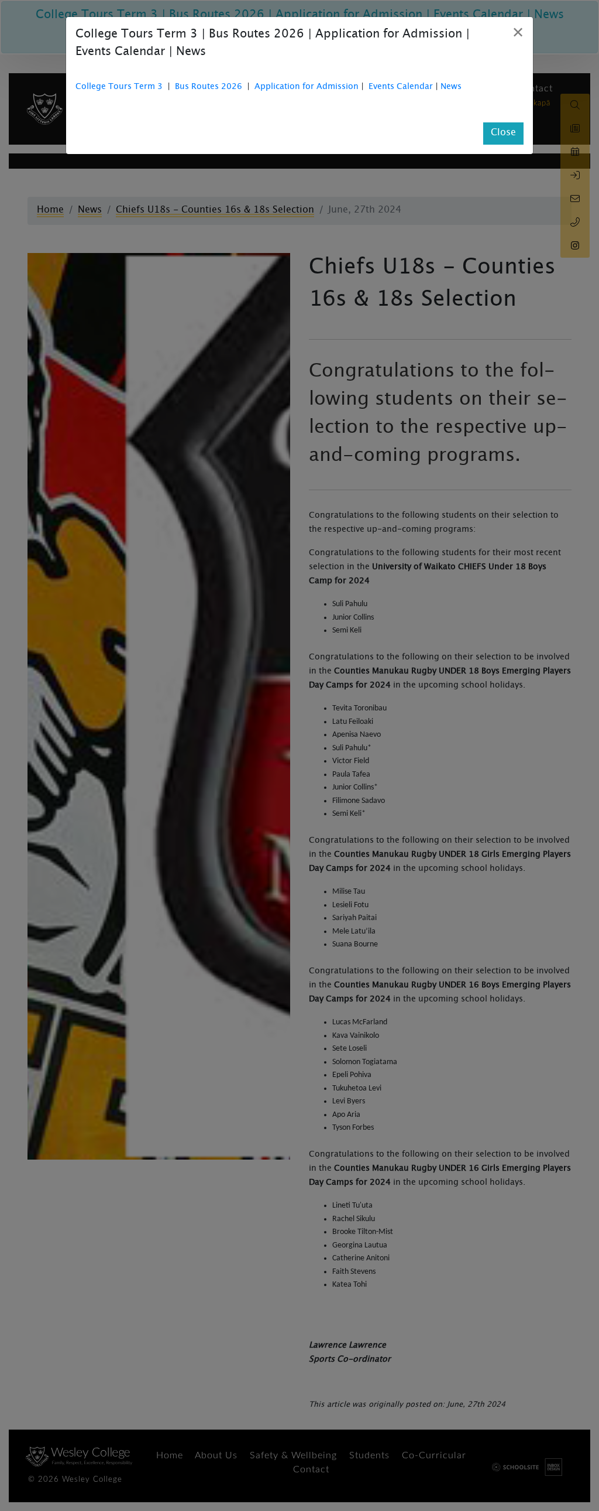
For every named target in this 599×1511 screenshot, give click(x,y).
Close (503, 133)
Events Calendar (401, 87)
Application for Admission (306, 87)
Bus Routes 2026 (208, 87)
